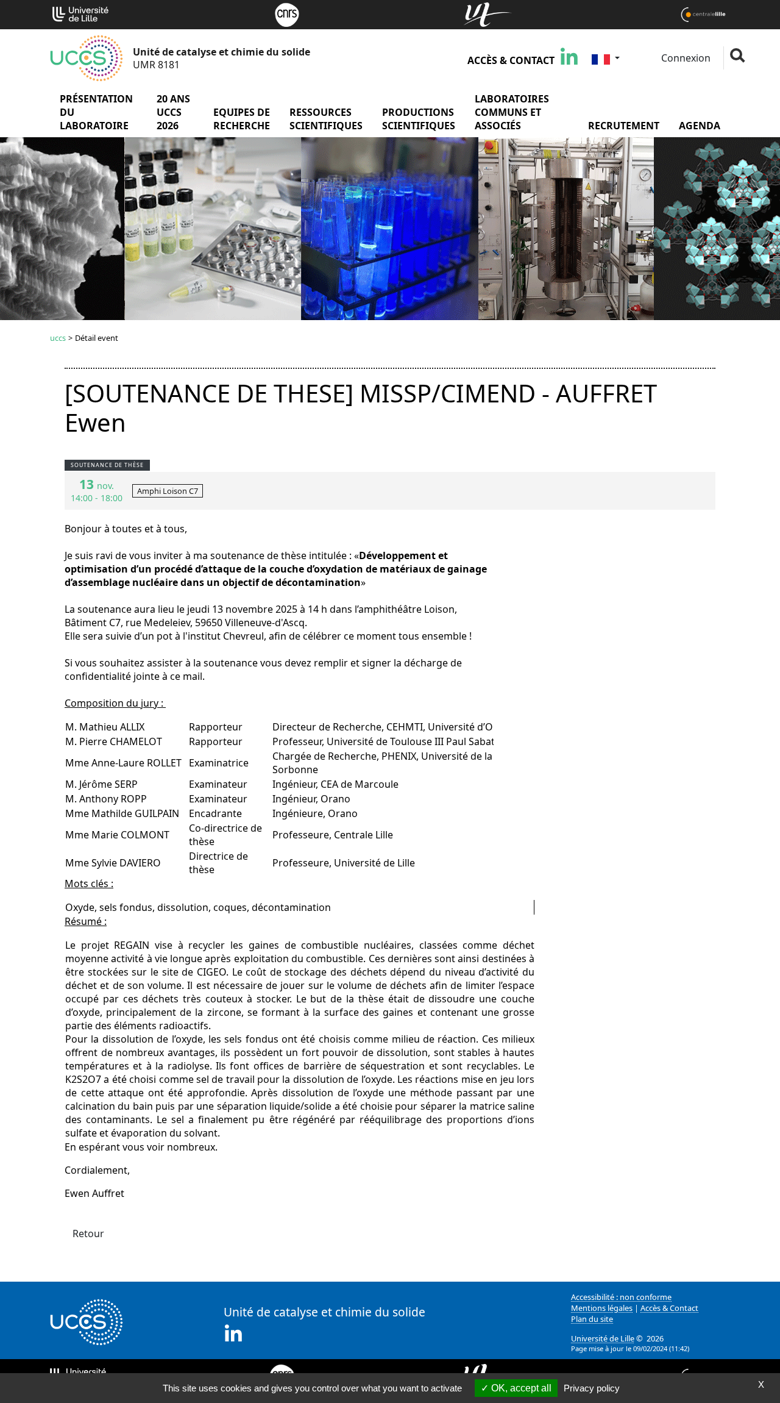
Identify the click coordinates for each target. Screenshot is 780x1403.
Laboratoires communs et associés (512, 112)
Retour (88, 1233)
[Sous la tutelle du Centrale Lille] (703, 13)
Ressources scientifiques (326, 118)
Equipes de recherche (241, 118)
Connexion (685, 58)
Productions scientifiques (418, 118)
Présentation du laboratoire (96, 112)
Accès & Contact (511, 60)
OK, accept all (520, 1388)
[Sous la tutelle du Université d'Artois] (488, 13)
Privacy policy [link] (592, 1388)
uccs (58, 337)
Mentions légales (602, 1307)
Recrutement (623, 125)
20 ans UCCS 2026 (173, 112)
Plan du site (592, 1318)
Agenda (699, 125)
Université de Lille (602, 1338)
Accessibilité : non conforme (621, 1296)
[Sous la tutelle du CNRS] (287, 13)
